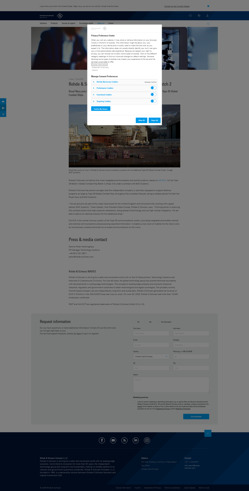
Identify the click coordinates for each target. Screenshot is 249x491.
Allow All (142, 120)
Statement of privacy (100, 67)
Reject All (154, 120)
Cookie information (99, 64)
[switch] (153, 87)
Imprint (95, 70)
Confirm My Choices (101, 109)
